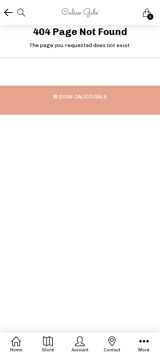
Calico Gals (90, 97)
